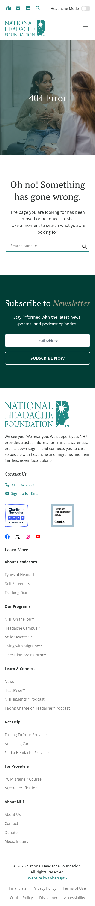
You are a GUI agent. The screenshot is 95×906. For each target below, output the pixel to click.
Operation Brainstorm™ (25, 654)
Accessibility (74, 897)
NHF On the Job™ (19, 619)
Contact (11, 823)
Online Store (28, 8)
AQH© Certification (21, 787)
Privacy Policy (44, 888)
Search (39, 8)
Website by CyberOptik (47, 878)
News (9, 681)
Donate (11, 832)
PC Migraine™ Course (24, 778)
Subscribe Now (47, 358)
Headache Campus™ (22, 628)
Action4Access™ (18, 636)
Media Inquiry (16, 841)
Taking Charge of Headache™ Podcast (37, 708)
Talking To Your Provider (26, 734)
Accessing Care (18, 743)
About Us (13, 814)
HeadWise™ (15, 690)
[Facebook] (7, 536)
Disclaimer (48, 897)
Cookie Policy (21, 897)
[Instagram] (27, 536)
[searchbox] (47, 246)
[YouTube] (38, 536)
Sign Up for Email (19, 8)
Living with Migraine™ (23, 645)
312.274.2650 (22, 484)
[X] (17, 536)
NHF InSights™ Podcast (25, 699)
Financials (17, 888)
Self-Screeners (17, 583)
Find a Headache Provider (9, 8)
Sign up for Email (25, 493)
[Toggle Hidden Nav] (85, 28)
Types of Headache (21, 574)
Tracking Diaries (19, 592)
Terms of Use (74, 888)
